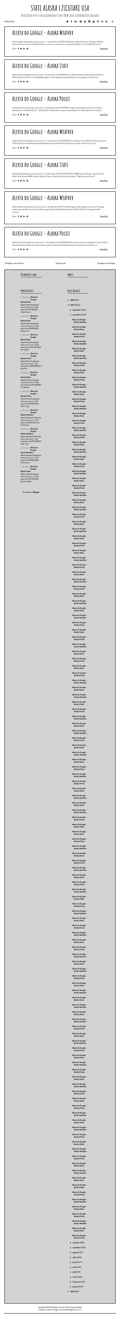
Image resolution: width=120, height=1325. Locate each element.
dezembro (77, 310)
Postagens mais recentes (14, 263)
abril (75, 1272)
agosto (76, 1252)
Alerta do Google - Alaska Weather (42, 32)
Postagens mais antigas (106, 263)
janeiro (76, 1286)
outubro (76, 1242)
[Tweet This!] (20, 48)
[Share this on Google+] (24, 48)
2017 (72, 305)
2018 (72, 300)
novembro (77, 315)
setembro (77, 1247)
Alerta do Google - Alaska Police (41, 98)
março (75, 1277)
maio (75, 1267)
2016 (72, 1291)
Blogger (36, 492)
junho (75, 1262)
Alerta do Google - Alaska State (40, 65)
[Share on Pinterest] (27, 48)
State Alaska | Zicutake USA (60, 8)
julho (75, 1257)
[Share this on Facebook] (18, 48)
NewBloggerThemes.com (73, 1310)
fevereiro (77, 1282)
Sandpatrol (48, 1310)
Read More (104, 48)
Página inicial (9, 21)
